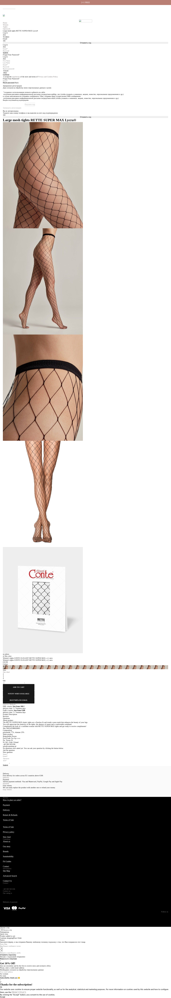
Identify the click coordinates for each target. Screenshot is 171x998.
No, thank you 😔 (13, 978)
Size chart (7, 837)
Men (22, 16)
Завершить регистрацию (12, 108)
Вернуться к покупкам (8, 959)
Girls (30, 16)
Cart (166, 16)
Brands (6, 851)
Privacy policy (8, 832)
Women (13, 16)
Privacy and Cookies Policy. (48, 77)
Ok (1, 987)
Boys (38, 16)
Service (5, 798)
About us (113, 7)
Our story (6, 846)
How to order (124, 7)
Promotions (58, 16)
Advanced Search (10, 876)
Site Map (6, 871)
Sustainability (8, 856)
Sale (47, 16)
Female (6, 71)
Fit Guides (7, 861)
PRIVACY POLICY (19, 992)
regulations (16, 77)
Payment (143, 7)
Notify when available (18, 694)
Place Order (17, 938)
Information (7, 869)
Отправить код (85, 43)
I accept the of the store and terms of (30, 77)
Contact (6, 866)
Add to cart (18, 687)
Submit (5, 53)
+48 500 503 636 (10, 8)
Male (5, 73)
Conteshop (6, 839)
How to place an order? (12, 800)
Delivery (134, 7)
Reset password (9, 83)
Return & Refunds (10, 815)
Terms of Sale (8, 820)
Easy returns (7, 790)
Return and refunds (155, 7)
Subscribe (3, 978)
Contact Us (7, 881)
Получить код (30, 104)
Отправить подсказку (8, 955)
